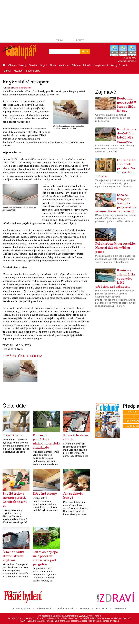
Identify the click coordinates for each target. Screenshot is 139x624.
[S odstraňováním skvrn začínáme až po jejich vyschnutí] (20, 195)
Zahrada (76, 65)
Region (43, 65)
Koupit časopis (21, 608)
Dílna (53, 65)
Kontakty (101, 608)
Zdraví (59, 40)
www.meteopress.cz (127, 61)
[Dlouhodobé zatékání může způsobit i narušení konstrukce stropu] (70, 111)
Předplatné (44, 608)
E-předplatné (65, 608)
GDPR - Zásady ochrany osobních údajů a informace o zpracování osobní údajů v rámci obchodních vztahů (69, 621)
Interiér (87, 65)
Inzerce (84, 608)
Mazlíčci (18, 70)
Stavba (33, 65)
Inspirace (63, 65)
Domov (80, 40)
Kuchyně (115, 65)
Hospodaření (101, 65)
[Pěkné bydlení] (23, 597)
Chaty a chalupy (17, 65)
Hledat (85, 51)
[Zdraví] (115, 597)
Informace (120, 608)
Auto (125, 65)
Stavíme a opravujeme (21, 88)
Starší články (33, 70)
